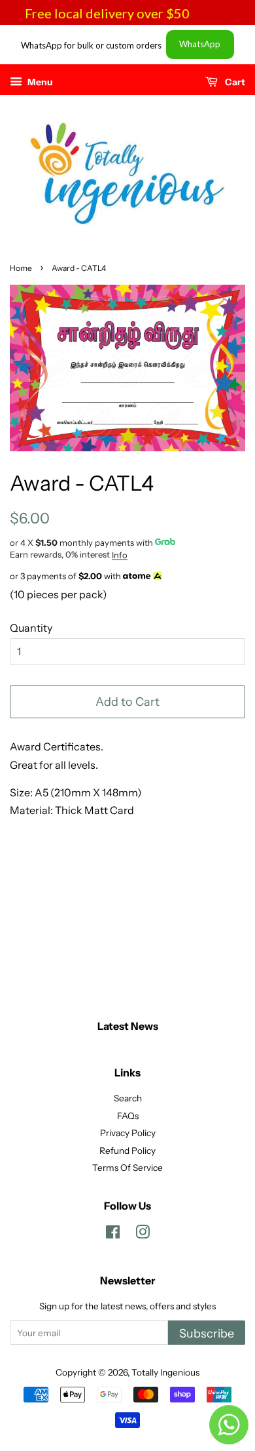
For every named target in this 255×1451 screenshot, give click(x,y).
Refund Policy (127, 1150)
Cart (234, 82)
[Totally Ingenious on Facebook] (112, 1234)
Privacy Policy (128, 1133)
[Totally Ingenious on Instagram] (142, 1234)
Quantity (31, 627)
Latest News (127, 1025)
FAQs (128, 1116)
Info (120, 555)
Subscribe (206, 1333)
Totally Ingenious (165, 1372)
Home (21, 268)
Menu (39, 82)
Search (128, 1098)
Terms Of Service (127, 1167)
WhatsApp (199, 44)
